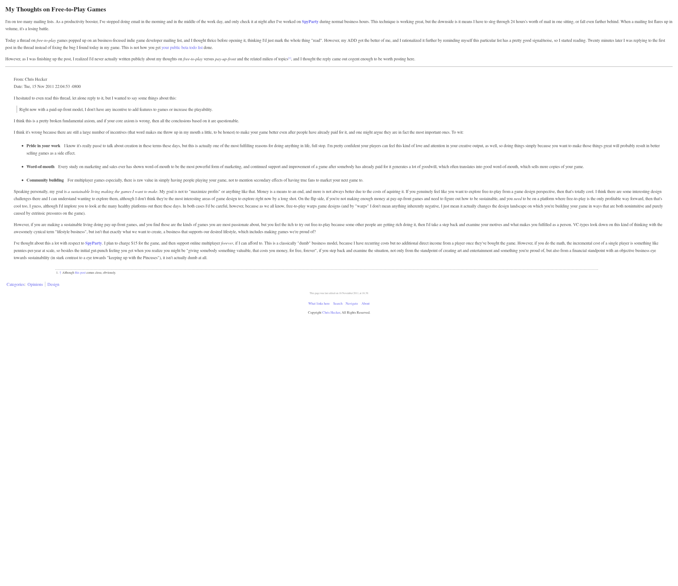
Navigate (352, 303)
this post (80, 272)
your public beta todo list (182, 47)
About (366, 303)
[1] (289, 58)
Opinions (35, 284)
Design (53, 284)
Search (337, 303)
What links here (319, 303)
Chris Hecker (331, 312)
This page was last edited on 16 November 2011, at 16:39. (339, 293)
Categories (15, 284)
